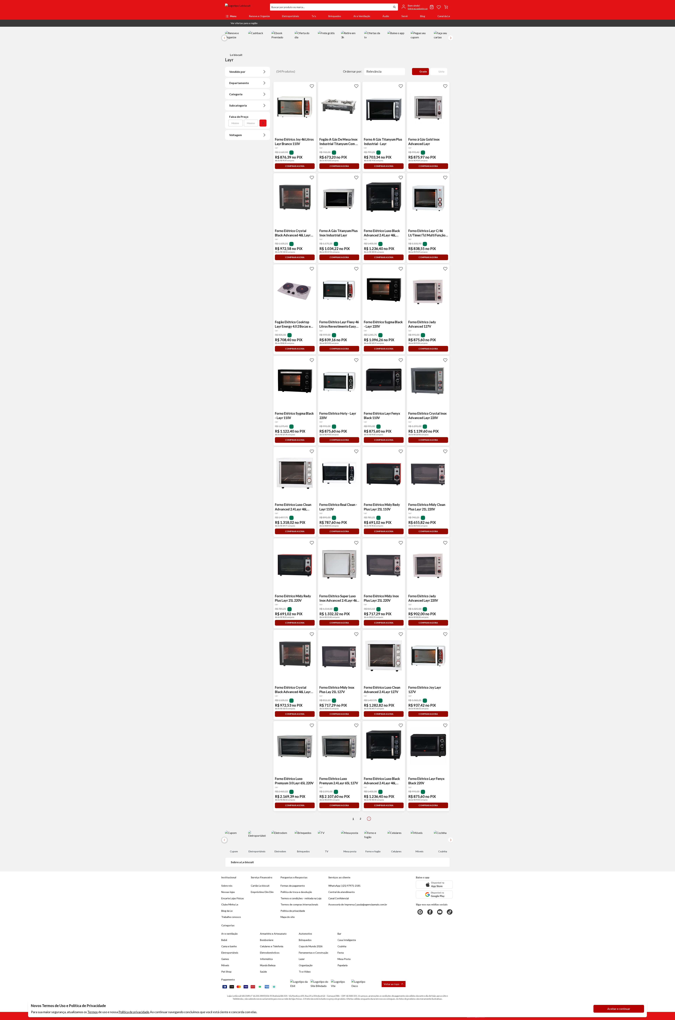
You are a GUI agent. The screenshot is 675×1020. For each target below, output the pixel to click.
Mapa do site (288, 916)
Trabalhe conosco (231, 916)
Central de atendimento (341, 891)
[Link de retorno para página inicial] (246, 7)
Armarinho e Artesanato (273, 933)
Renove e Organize (259, 16)
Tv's (313, 16)
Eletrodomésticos (269, 952)
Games (225, 958)
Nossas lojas (228, 891)
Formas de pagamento (293, 885)
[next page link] (369, 818)
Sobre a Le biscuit (242, 862)
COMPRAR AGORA (294, 166)
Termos (92, 1012)
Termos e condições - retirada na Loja (301, 898)
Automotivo (305, 933)
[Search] (394, 7)
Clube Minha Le (229, 904)
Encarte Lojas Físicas (232, 898)
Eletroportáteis (290, 16)
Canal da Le (444, 16)
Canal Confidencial (338, 898)
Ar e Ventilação (361, 16)
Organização (306, 965)
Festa (341, 952)
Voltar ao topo (391, 984)
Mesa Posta (344, 958)
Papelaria (343, 965)
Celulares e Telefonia (271, 946)
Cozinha (342, 946)
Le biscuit (236, 54)
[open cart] (446, 7)
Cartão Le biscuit (260, 885)
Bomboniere (266, 939)
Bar (339, 933)
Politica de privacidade (293, 910)
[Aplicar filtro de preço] (262, 123)
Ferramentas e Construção (313, 952)
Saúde (263, 971)
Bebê (224, 939)
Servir (404, 16)
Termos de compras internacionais (299, 904)
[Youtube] (440, 912)
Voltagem (235, 135)
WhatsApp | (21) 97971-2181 (344, 885)
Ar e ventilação (229, 933)
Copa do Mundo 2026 (310, 946)
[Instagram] (420, 912)
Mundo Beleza (267, 965)
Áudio (385, 16)
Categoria (235, 94)
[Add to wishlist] (312, 86)
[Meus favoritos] (439, 7)
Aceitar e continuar (618, 1008)
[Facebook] (430, 912)
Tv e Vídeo (305, 971)
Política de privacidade (133, 1012)
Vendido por (237, 71)
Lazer (302, 958)
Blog (422, 16)
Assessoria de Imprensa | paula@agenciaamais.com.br (357, 904)
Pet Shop (226, 971)
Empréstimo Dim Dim (262, 891)
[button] (241, 23)
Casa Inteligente (347, 939)
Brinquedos (334, 16)
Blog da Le (227, 910)
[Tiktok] (449, 912)
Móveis (225, 965)
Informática (266, 958)
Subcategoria (238, 105)
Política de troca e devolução (296, 891)
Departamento (239, 83)
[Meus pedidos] (432, 7)
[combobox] (330, 7)
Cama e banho (229, 946)
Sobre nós (226, 885)
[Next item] (450, 37)
